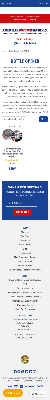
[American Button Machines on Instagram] (34, 371)
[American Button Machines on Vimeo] (26, 371)
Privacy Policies (25, 261)
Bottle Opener (14, 51)
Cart (45, 3)
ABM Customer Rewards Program (25, 296)
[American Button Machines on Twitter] (19, 371)
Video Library (25, 244)
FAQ (25, 283)
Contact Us (33, 19)
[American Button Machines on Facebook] (15, 371)
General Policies (25, 265)
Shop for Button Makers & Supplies (25, 279)
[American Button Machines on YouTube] (22, 371)
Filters (43, 119)
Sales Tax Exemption (25, 309)
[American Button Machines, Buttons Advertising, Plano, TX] (22, 347)
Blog (25, 248)
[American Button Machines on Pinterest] (30, 371)
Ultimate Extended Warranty (25, 300)
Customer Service (25, 288)
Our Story (25, 236)
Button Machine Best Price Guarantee (25, 292)
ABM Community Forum (25, 257)
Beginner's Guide (16, 16)
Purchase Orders (25, 304)
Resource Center (19, 19)
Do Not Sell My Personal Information (25, 269)
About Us (25, 231)
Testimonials (25, 252)
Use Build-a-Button (33, 16)
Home (4, 51)
